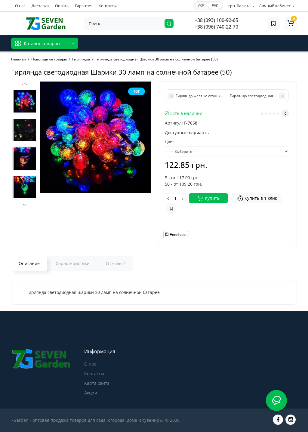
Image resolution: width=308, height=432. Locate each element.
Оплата (62, 5)
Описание (29, 263)
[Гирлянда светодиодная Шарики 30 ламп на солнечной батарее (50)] (24, 101)
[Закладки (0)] (273, 23)
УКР (201, 5)
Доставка (40, 5)
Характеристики (73, 263)
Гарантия (83, 5)
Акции (90, 393)
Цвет (169, 141)
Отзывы (115, 263)
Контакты (108, 5)
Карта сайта (96, 383)
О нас (20, 5)
